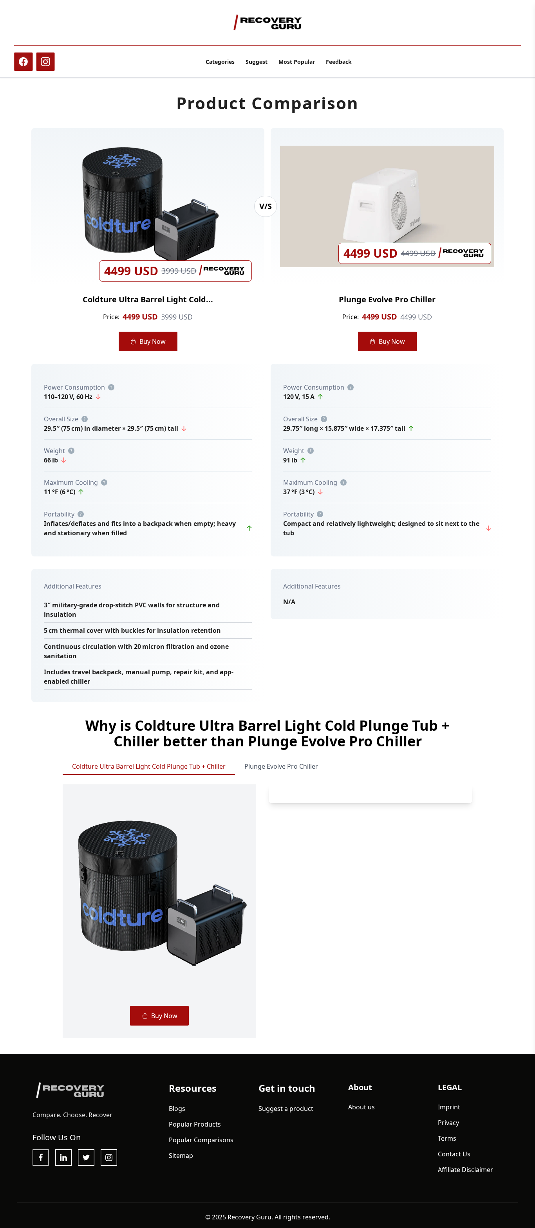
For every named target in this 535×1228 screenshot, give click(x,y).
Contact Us (454, 1154)
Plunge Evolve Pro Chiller (281, 766)
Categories (220, 61)
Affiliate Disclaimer (465, 1169)
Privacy (448, 1122)
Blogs (177, 1108)
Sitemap (181, 1155)
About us (361, 1107)
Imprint (449, 1107)
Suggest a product (285, 1108)
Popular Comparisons (201, 1140)
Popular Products (195, 1124)
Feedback (339, 61)
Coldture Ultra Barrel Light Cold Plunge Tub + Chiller (149, 766)
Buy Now (152, 341)
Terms (447, 1138)
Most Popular (296, 61)
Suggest (257, 61)
